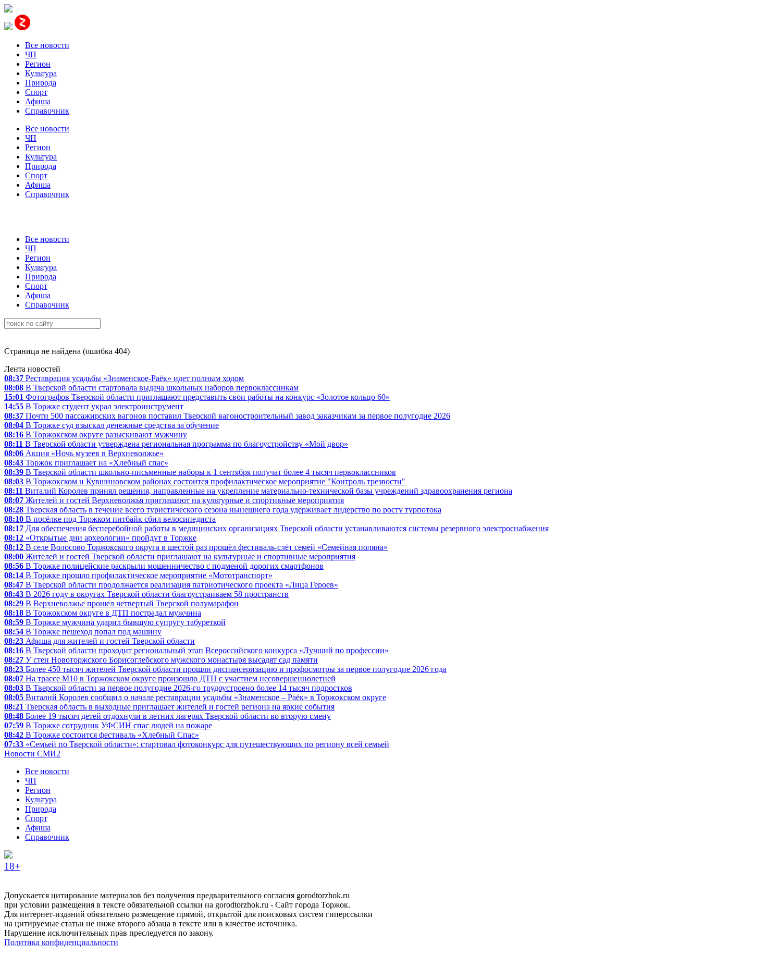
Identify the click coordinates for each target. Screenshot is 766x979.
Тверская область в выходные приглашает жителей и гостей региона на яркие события (169, 706)
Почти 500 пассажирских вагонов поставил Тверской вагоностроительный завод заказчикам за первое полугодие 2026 (227, 415)
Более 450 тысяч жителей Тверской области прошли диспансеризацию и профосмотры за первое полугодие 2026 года (225, 669)
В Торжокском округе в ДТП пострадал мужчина (102, 612)
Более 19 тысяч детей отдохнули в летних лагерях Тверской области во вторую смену (167, 716)
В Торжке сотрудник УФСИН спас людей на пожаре (108, 725)
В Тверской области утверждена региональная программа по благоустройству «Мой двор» (176, 443)
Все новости (47, 45)
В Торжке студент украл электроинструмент (93, 406)
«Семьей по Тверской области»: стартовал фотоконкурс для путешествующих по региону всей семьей (196, 744)
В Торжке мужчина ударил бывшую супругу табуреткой (115, 622)
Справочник (47, 110)
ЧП (30, 54)
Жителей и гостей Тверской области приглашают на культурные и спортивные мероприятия (179, 556)
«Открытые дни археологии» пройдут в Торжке (100, 537)
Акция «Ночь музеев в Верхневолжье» (84, 453)
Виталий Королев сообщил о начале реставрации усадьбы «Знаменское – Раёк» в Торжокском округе (195, 697)
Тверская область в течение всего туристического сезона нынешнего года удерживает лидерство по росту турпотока (222, 509)
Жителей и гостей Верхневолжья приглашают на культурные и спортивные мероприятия (174, 500)
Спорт (36, 92)
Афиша (38, 101)
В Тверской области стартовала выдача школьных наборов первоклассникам (151, 387)
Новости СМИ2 (32, 753)
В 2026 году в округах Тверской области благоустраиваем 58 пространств (146, 594)
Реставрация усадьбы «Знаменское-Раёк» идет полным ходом (124, 378)
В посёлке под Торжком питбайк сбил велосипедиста (110, 519)
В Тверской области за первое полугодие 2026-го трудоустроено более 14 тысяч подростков (178, 687)
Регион (38, 63)
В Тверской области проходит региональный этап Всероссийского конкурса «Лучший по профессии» (196, 650)
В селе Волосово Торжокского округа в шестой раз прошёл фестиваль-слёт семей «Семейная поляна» (196, 547)
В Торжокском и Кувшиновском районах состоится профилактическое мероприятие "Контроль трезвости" (204, 481)
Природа (40, 82)
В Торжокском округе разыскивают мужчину (95, 434)
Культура (41, 73)
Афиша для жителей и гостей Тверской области (99, 641)
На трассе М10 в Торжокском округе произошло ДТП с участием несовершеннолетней (170, 678)
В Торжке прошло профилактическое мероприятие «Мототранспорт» (138, 575)
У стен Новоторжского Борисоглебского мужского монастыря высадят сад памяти (161, 659)
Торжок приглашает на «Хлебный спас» (86, 462)
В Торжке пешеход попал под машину (83, 631)
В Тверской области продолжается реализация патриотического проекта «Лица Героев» (171, 584)
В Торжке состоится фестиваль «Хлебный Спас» (101, 734)
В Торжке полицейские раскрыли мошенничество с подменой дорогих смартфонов (164, 565)
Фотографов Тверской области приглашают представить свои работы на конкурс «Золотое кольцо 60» (197, 397)
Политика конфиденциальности (61, 942)
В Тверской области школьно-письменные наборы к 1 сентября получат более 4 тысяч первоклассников (200, 472)
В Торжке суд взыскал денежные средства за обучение (111, 425)
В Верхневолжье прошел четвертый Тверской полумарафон (121, 603)
